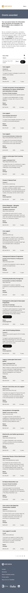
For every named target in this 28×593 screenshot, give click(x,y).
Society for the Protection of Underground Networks (13, 259)
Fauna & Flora (6, 388)
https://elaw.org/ (6, 282)
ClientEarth (5, 436)
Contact (4, 569)
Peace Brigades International (10, 115)
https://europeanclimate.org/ (9, 485)
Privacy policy (5, 577)
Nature (4, 77)
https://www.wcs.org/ (8, 414)
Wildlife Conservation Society (10, 412)
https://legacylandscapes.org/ (10, 161)
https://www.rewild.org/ (8, 534)
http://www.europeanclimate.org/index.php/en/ (14, 94)
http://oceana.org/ (7, 70)
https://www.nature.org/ (8, 211)
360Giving (10, 36)
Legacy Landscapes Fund (9, 160)
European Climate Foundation (10, 93)
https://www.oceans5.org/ (9, 184)
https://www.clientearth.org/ (9, 438)
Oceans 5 (5, 182)
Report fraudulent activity (8, 574)
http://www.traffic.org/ (8, 234)
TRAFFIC (5, 233)
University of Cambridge (9, 304)
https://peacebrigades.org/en (9, 117)
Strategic (5, 79)
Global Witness (6, 458)
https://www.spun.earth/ (8, 261)
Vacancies (4, 572)
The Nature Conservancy (9, 209)
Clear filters (22, 62)
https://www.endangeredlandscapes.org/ (12, 306)
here (7, 26)
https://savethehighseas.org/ (9, 511)
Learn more (7, 316)
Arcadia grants (8, 38)
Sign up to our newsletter (8, 579)
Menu (24, 6)
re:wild (4, 533)
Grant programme (7, 197)
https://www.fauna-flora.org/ (9, 390)
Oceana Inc (5, 69)
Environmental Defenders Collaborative (12, 136)
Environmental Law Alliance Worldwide (12, 280)
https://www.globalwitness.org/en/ (11, 460)
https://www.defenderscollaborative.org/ (12, 137)
